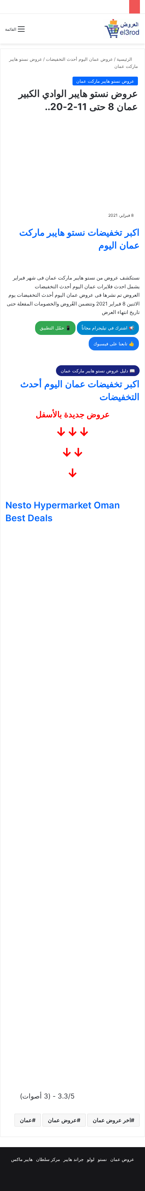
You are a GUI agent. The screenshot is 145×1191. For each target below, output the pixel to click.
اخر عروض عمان (112, 1120)
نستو (102, 1159)
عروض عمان (62, 1120)
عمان (26, 1120)
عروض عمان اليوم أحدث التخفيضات (79, 59)
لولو (90, 1159)
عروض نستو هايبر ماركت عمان (105, 81)
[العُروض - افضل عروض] (121, 29)
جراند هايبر (73, 1159)
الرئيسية (125, 59)
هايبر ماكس (22, 1159)
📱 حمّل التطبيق (55, 327)
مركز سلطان (48, 1159)
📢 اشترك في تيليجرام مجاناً (108, 327)
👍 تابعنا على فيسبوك (113, 343)
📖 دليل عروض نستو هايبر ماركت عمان (98, 370)
